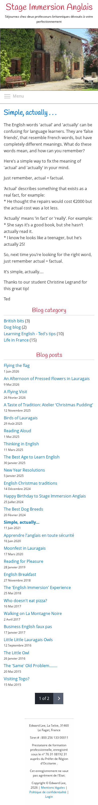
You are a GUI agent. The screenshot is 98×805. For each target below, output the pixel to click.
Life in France (16, 340)
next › (58, 698)
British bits (14, 321)
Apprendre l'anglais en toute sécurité (39, 535)
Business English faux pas (28, 626)
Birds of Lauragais (21, 418)
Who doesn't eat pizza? (25, 600)
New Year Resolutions (24, 470)
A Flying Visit (15, 391)
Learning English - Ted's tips (30, 333)
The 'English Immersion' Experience (37, 587)
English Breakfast (20, 574)
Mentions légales (53, 787)
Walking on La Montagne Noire (33, 613)
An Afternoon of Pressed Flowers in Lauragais (47, 378)
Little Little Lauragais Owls (28, 639)
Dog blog (12, 327)
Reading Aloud (17, 431)
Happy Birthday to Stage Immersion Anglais (45, 496)
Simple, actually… (21, 522)
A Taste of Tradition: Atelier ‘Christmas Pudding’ (48, 405)
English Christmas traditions (30, 483)
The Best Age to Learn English (32, 457)
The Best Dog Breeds (23, 509)
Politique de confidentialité (47, 792)
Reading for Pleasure (23, 561)
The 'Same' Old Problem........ (30, 665)
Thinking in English (21, 444)
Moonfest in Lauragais (25, 548)
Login (49, 796)
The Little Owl (16, 653)
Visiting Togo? (16, 679)
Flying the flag (17, 365)
